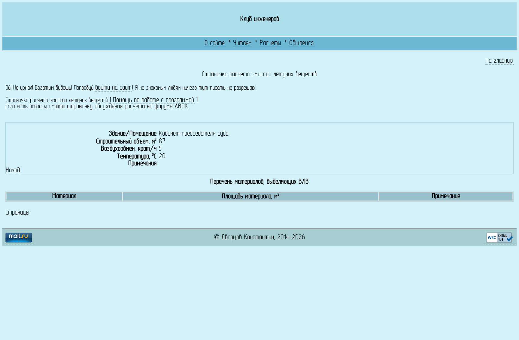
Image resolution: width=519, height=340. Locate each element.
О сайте (215, 43)
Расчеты (270, 43)
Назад (13, 170)
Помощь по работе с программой (153, 100)
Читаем (242, 43)
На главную (499, 61)
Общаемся (301, 43)
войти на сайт (113, 88)
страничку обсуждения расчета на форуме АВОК (127, 107)
